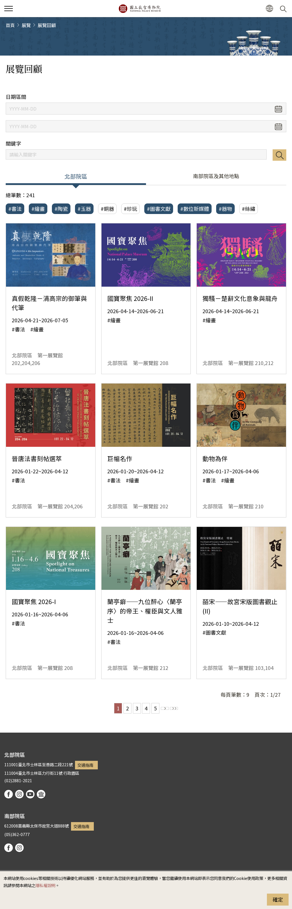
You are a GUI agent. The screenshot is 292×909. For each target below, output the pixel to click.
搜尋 (279, 155)
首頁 (10, 25)
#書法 (15, 208)
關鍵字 (13, 143)
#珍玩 (130, 208)
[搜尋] (284, 8)
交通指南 (85, 765)
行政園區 (71, 773)
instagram (19, 794)
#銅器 (107, 208)
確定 (278, 899)
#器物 (225, 208)
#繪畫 (38, 208)
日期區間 (16, 96)
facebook (8, 794)
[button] (8, 8)
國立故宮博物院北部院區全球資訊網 (139, 8)
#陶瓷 (61, 208)
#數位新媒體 (194, 208)
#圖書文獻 (159, 208)
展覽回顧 (47, 25)
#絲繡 (248, 208)
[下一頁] (165, 708)
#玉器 (84, 208)
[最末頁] (174, 708)
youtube (30, 794)
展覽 (26, 25)
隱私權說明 (45, 885)
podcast (41, 794)
